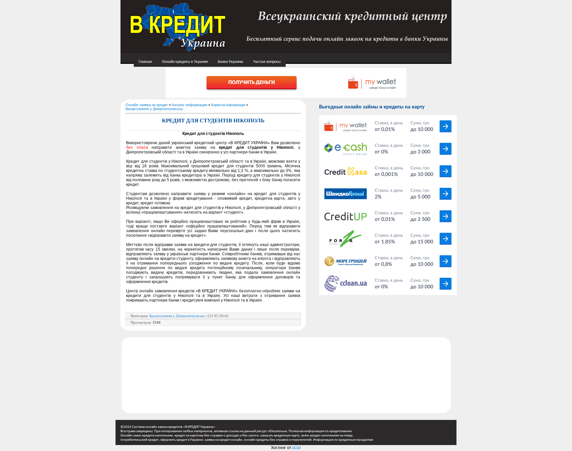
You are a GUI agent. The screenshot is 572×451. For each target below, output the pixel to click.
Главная (145, 62)
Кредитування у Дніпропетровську (154, 109)
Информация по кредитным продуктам (343, 440)
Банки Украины (230, 62)
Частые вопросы (267, 62)
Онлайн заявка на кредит (146, 105)
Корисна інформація (228, 105)
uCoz (296, 447)
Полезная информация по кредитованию (320, 431)
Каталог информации (189, 105)
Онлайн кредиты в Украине (185, 62)
